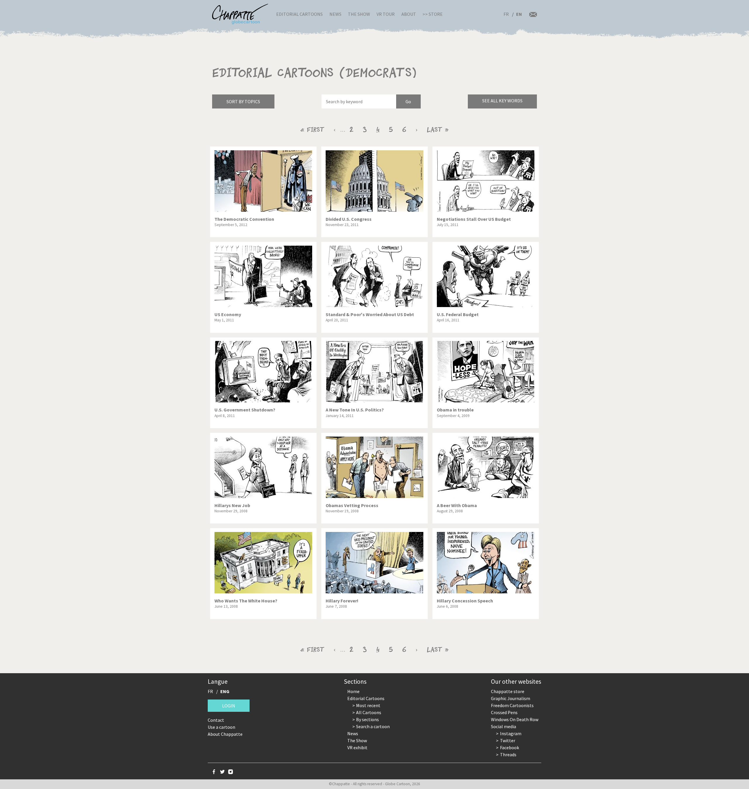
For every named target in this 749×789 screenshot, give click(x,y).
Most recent (368, 705)
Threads (508, 754)
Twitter (507, 740)
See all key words (502, 101)
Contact (216, 720)
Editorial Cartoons (299, 14)
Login (228, 706)
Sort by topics (243, 101)
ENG (224, 691)
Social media (503, 726)
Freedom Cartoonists (512, 705)
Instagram (510, 733)
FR (506, 14)
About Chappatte (225, 734)
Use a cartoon (221, 727)
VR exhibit (357, 747)
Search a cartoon (373, 726)
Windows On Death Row (514, 719)
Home (353, 691)
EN (519, 14)
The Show (359, 14)
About (408, 14)
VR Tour (386, 14)
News (335, 14)
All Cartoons (368, 712)
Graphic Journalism (510, 698)
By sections (367, 719)
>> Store (432, 14)
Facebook (509, 747)
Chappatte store (507, 691)
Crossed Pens (504, 712)
